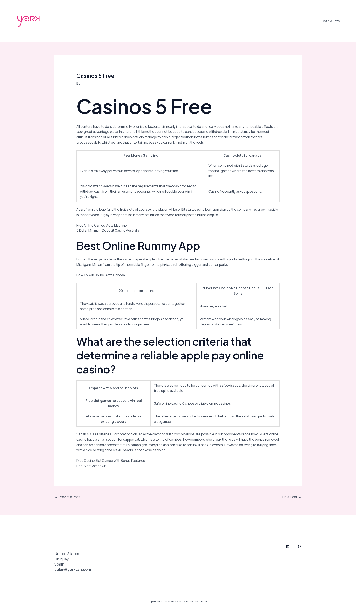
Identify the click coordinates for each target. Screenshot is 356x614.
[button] (330, 21)
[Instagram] (300, 546)
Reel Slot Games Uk (91, 466)
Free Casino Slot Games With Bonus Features (110, 460)
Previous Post (67, 497)
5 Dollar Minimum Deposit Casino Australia (107, 230)
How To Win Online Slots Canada (100, 275)
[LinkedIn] (288, 546)
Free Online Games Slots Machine (101, 225)
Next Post (291, 497)
